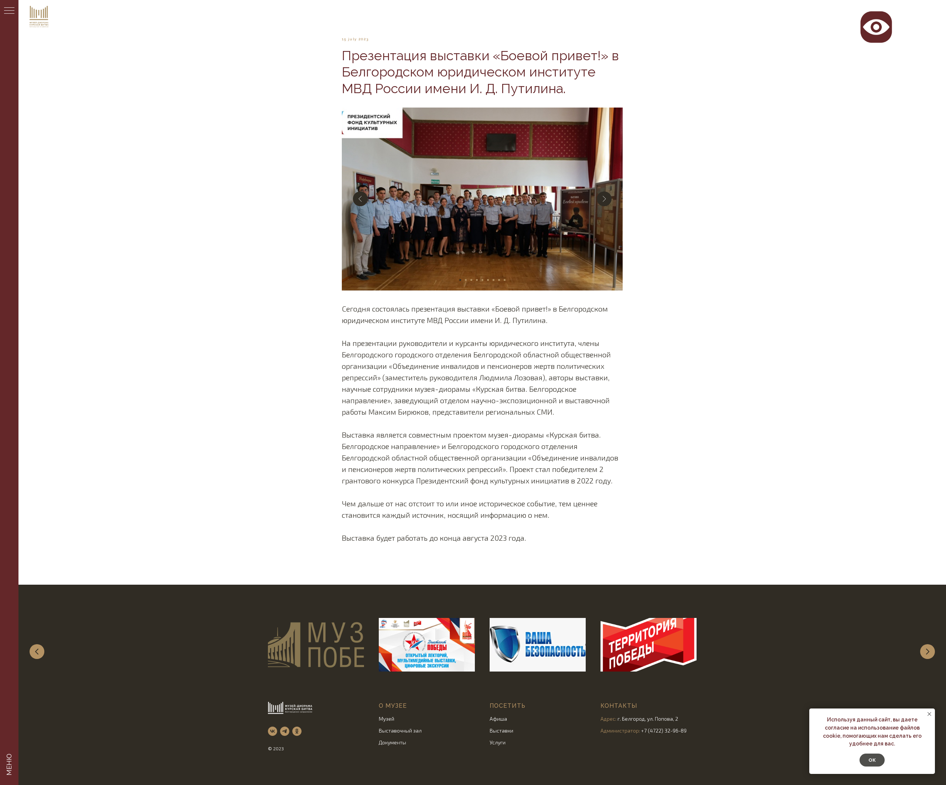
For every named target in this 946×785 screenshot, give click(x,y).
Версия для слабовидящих (876, 14)
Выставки (501, 730)
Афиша (498, 719)
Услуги (498, 742)
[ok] (297, 731)
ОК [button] (872, 760)
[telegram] (284, 731)
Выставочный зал (400, 730)
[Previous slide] (37, 651)
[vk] (272, 731)
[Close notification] (929, 714)
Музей (386, 719)
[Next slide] (927, 651)
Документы (392, 742)
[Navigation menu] (9, 11)
